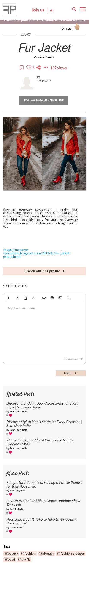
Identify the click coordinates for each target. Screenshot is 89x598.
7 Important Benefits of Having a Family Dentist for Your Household (44, 484)
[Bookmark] (22, 67)
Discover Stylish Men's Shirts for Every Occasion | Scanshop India (44, 423)
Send (67, 373)
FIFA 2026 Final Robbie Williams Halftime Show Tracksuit (43, 502)
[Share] (38, 67)
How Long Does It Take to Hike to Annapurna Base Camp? (42, 521)
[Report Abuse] (46, 67)
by (38, 77)
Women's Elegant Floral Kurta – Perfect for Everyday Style (40, 442)
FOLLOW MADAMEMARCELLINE (44, 100)
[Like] (29, 67)
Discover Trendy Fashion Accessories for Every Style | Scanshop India (42, 405)
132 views (59, 67)
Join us (38, 10)
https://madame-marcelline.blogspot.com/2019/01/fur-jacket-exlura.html (37, 253)
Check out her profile (43, 270)
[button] (9, 297)
